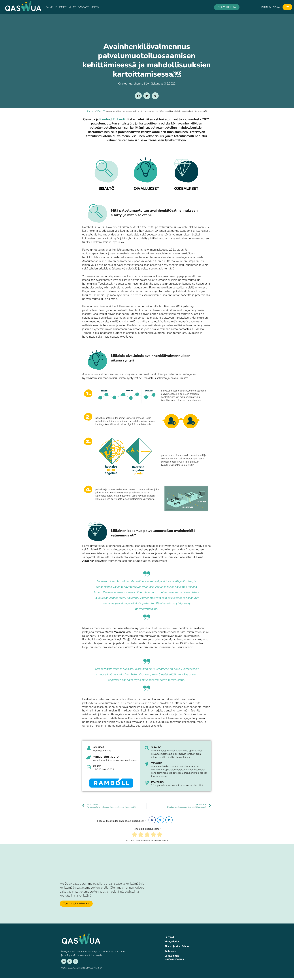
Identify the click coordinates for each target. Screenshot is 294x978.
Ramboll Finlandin (112, 119)
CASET (62, 7)
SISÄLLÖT (100, 111)
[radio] (134, 835)
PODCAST (83, 7)
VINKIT (72, 7)
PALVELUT (51, 7)
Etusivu (90, 111)
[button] (138, 95)
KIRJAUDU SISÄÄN (271, 7)
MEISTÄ (95, 7)
